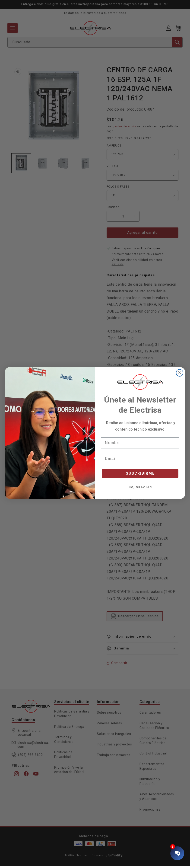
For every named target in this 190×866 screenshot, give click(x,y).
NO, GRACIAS (140, 487)
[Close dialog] (179, 372)
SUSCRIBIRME (140, 473)
